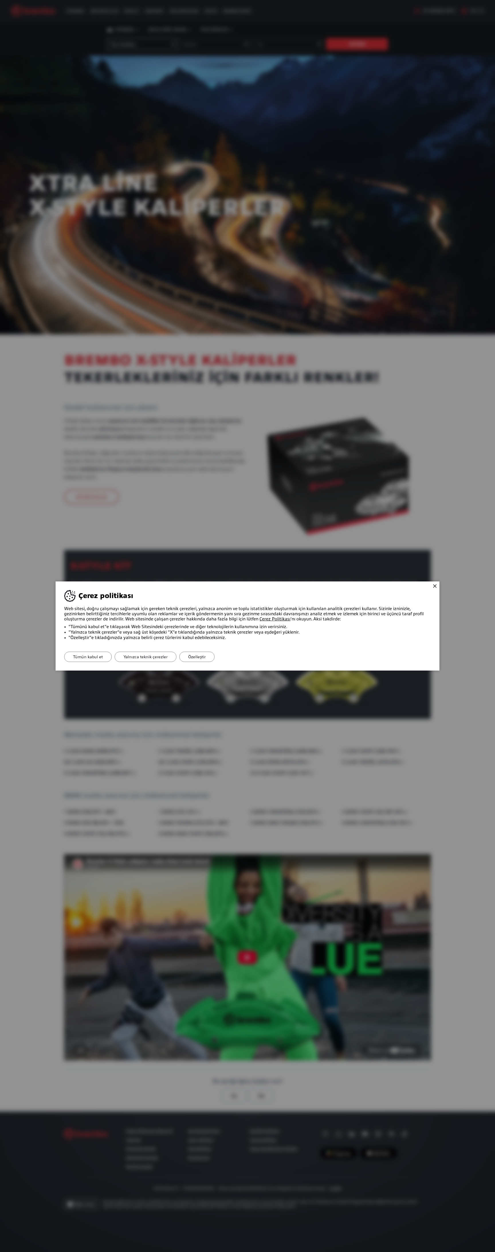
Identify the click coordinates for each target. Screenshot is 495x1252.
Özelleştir (197, 657)
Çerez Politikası (275, 619)
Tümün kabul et (88, 657)
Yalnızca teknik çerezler (145, 657)
